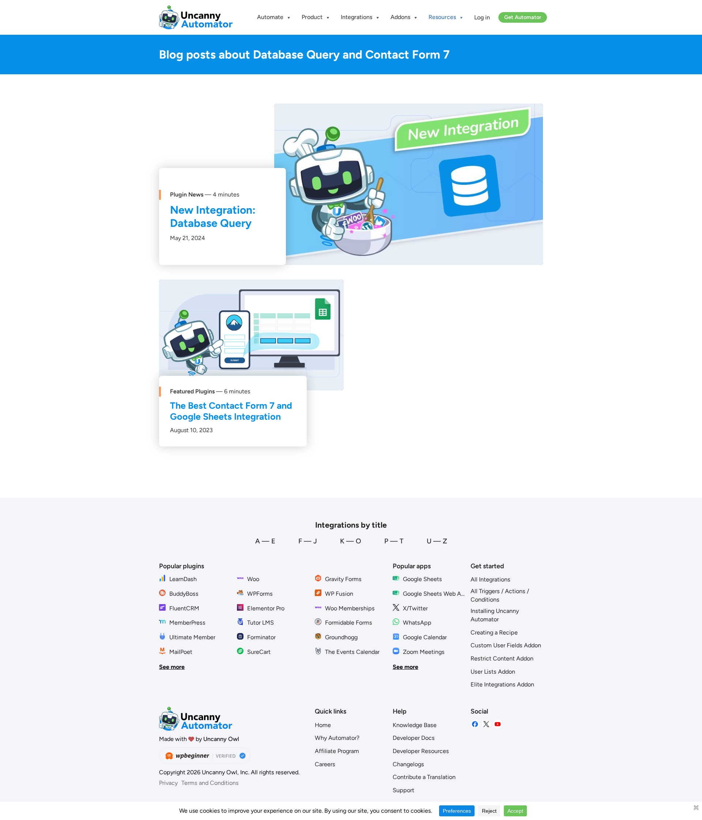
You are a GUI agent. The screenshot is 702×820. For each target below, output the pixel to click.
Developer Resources (421, 751)
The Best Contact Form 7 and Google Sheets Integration (231, 411)
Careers (325, 764)
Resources (442, 17)
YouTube (498, 724)
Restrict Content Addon (502, 658)
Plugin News (186, 194)
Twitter (486, 724)
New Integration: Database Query (213, 216)
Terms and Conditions (210, 782)
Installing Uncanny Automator (495, 615)
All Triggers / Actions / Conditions (500, 595)
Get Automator (522, 17)
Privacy (168, 782)
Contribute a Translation (424, 777)
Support (403, 790)
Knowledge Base (415, 725)
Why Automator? (337, 737)
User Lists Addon (493, 671)
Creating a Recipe (494, 632)
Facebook (475, 724)
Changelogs (408, 764)
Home (323, 725)
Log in (482, 17)
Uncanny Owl (221, 738)
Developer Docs (414, 737)
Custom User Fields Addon (506, 645)
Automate (270, 17)
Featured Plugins (192, 391)
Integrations (356, 17)
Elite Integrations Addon (502, 684)
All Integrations (490, 579)
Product (312, 17)
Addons (400, 17)
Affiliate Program (337, 751)
